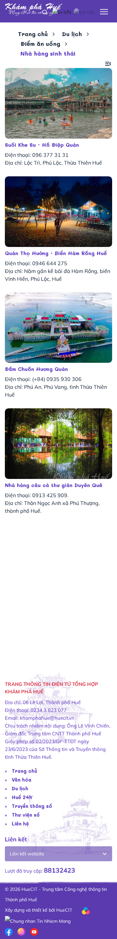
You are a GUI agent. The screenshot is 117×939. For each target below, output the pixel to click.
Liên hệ (20, 823)
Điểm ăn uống (40, 44)
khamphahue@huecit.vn (47, 718)
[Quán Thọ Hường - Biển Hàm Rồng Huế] (58, 211)
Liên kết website (27, 854)
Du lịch (72, 34)
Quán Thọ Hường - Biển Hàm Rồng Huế (56, 253)
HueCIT (64, 910)
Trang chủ (33, 34)
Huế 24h (22, 797)
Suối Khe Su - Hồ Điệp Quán (42, 144)
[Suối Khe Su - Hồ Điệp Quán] (58, 103)
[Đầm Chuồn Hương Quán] (58, 328)
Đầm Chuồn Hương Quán (36, 368)
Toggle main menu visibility (104, 11)
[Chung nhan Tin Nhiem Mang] (38, 920)
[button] (108, 64)
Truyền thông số (32, 806)
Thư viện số (26, 814)
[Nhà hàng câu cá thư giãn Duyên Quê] (58, 443)
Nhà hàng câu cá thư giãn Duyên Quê (53, 485)
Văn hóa (22, 779)
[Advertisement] (58, 603)
